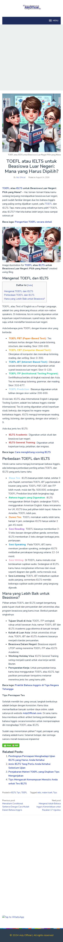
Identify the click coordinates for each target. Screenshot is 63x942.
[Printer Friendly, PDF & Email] (10, 745)
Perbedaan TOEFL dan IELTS (19, 295)
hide (30, 285)
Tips (18, 792)
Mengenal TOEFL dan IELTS (18, 291)
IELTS (19, 188)
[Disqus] (31, 856)
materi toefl (47, 792)
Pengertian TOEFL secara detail (33, 222)
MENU (55, 20)
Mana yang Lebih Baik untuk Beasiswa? (24, 298)
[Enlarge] (56, 231)
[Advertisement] (31, 57)
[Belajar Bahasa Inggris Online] (31, 6)
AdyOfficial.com (32, 713)
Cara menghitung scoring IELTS (33, 452)
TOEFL (6, 188)
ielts (39, 792)
